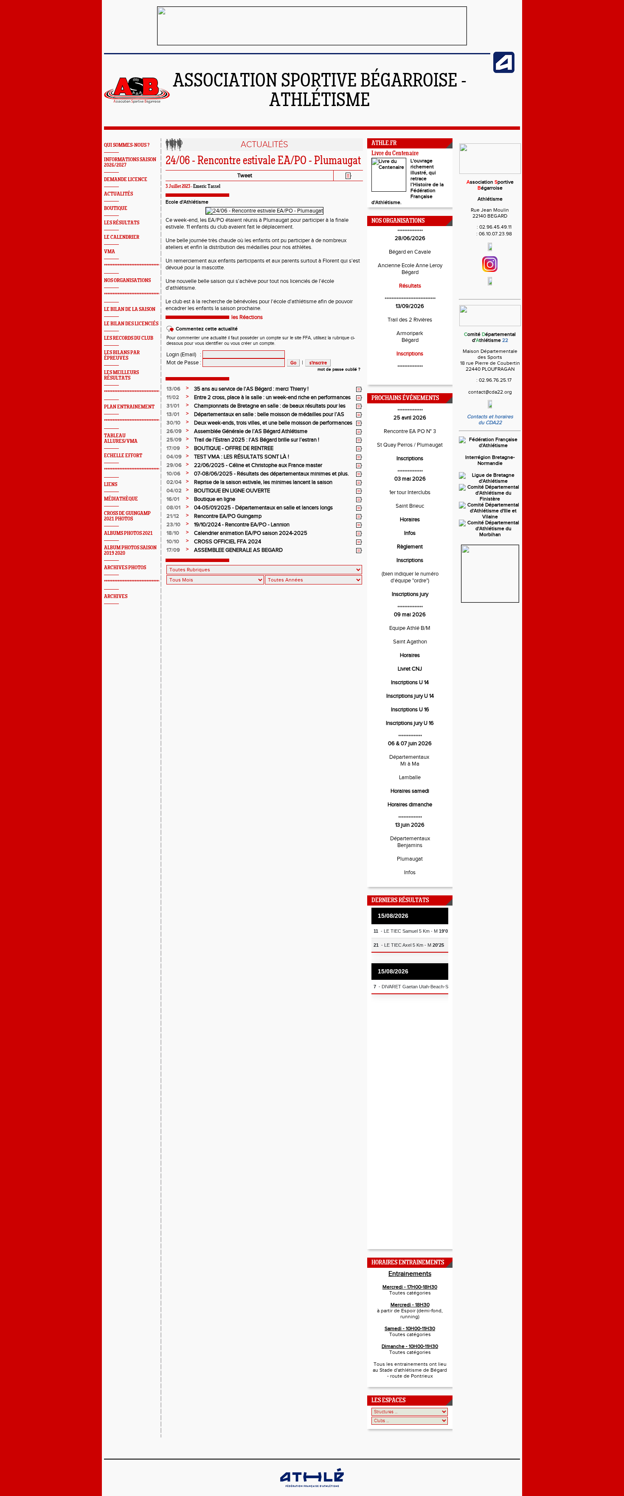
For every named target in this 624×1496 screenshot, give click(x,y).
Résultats (410, 285)
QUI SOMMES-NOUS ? (126, 145)
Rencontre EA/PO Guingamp (227, 516)
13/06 (173, 389)
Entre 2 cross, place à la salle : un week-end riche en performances (272, 397)
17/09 (173, 448)
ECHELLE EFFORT (123, 456)
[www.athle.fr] (503, 71)
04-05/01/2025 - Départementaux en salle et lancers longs (263, 507)
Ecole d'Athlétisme (187, 202)
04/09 (174, 456)
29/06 (174, 465)
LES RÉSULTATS (121, 223)
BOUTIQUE (115, 208)
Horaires (410, 519)
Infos (410, 533)
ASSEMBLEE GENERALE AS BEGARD (238, 550)
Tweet (244, 175)
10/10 (172, 541)
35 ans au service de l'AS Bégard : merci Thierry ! (251, 389)
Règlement (410, 546)
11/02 (172, 397)
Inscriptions (409, 353)
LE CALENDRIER (121, 237)
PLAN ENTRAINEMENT (129, 407)
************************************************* (145, 266)
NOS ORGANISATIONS (127, 280)
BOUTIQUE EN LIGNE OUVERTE (232, 490)
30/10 (173, 422)
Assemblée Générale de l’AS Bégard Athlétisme (250, 431)
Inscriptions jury (410, 594)
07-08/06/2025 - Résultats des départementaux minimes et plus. (271, 473)
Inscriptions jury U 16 (410, 723)
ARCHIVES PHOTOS (125, 567)
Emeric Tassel (206, 186)
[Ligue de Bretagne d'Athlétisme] (490, 481)
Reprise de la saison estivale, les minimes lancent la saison (263, 482)
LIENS (110, 484)
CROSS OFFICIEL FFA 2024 (227, 541)
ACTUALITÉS (118, 194)
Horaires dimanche (410, 804)
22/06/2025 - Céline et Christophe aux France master (258, 465)
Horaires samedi (410, 791)
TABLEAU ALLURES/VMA (121, 438)
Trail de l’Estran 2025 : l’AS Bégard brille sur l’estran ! (256, 439)
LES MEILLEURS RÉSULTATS (121, 375)
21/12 (172, 516)
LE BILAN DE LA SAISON (129, 309)
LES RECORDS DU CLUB (128, 338)
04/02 (174, 490)
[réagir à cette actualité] (359, 389)
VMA (109, 251)
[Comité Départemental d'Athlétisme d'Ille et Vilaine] (490, 517)
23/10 (173, 524)
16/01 (172, 499)
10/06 (173, 473)
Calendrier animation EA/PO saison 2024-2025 (250, 533)
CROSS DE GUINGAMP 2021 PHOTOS (127, 516)
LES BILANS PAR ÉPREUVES (122, 355)
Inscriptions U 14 (410, 682)
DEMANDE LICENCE (125, 179)
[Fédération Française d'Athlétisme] (490, 445)
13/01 (172, 414)
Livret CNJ (410, 669)
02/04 (174, 482)
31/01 (172, 406)
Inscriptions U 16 (410, 709)
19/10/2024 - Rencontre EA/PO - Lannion (242, 524)
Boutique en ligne (214, 499)
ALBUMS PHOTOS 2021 (128, 533)
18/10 (172, 533)
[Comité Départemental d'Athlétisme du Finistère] (490, 499)
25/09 (174, 439)
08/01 (173, 507)
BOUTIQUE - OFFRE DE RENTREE (233, 448)
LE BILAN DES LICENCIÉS (131, 324)
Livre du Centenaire (395, 154)
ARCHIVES (115, 596)
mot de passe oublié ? (339, 369)
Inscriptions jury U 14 (410, 696)
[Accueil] (137, 101)
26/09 (174, 431)
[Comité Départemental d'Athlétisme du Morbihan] (490, 534)
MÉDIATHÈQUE (121, 499)
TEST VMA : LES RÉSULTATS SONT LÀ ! (241, 456)
